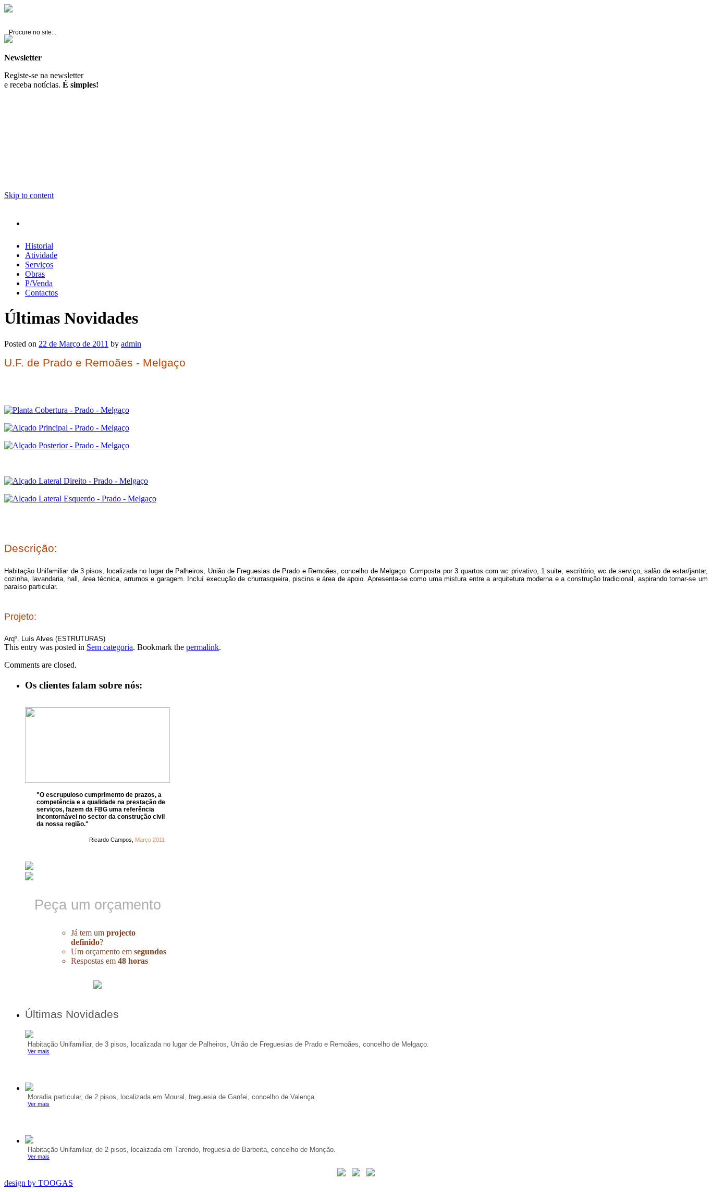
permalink (202, 647)
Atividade (41, 255)
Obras (35, 273)
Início (48, 223)
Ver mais (39, 1051)
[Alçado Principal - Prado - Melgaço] (66, 427)
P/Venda (39, 283)
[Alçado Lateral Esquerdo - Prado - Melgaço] (80, 498)
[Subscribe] (8, 9)
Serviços (39, 264)
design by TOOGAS (38, 1182)
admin (131, 343)
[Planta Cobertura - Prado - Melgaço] (66, 409)
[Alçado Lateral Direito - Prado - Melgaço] (76, 480)
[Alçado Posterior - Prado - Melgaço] (66, 445)
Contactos (41, 292)
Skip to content (29, 195)
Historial (39, 245)
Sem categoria (110, 647)
